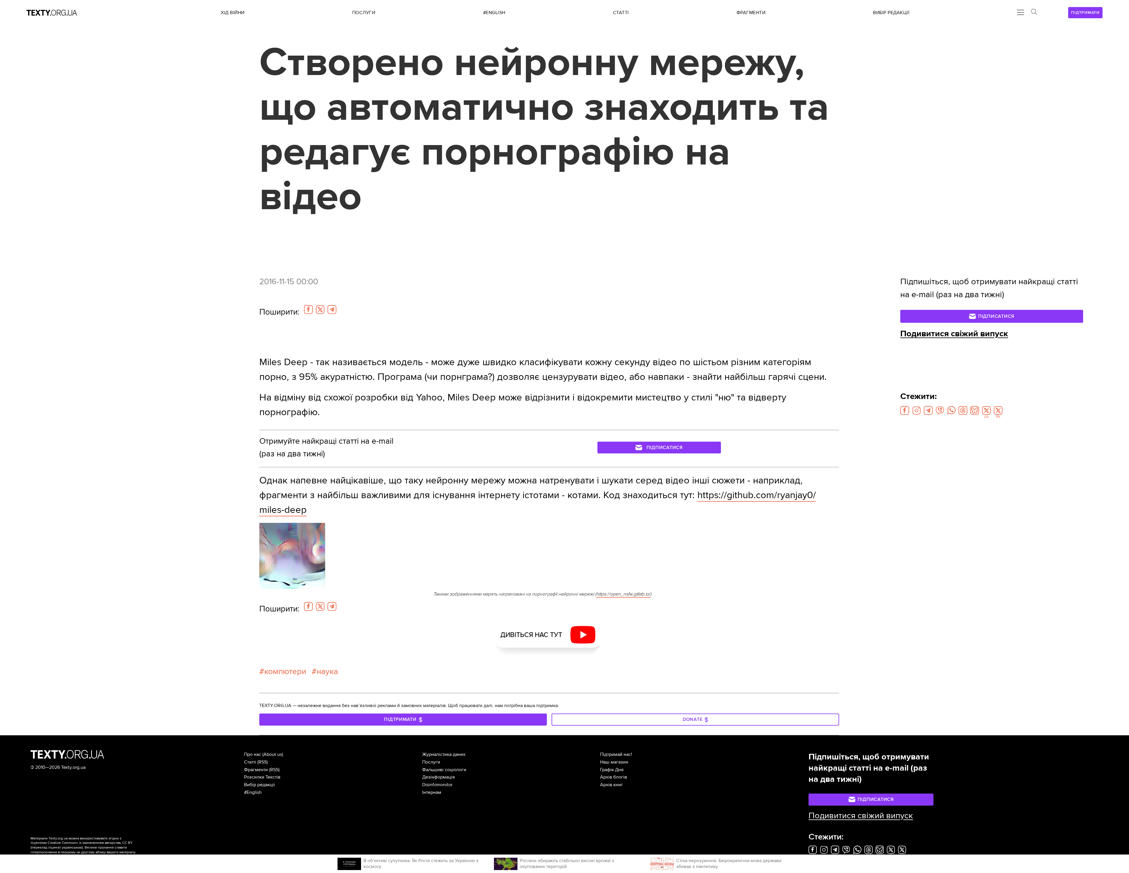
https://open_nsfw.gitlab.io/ (623, 594)
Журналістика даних (443, 754)
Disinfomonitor (437, 785)
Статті (250, 762)
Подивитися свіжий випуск (954, 333)
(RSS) (262, 762)
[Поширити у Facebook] (308, 309)
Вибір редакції (259, 785)
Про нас (252, 754)
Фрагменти (256, 770)
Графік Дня (612, 770)
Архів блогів (613, 777)
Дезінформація (438, 777)
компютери (285, 671)
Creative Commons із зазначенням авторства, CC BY (90, 843)
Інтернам (431, 792)
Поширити (279, 312)
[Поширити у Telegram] (332, 309)
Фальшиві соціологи (444, 770)
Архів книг (611, 785)
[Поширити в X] (320, 309)
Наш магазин (614, 762)
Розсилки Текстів (262, 777)
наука (327, 671)
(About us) (272, 754)
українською (72, 847)
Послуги (431, 762)
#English (253, 792)
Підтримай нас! (616, 754)
